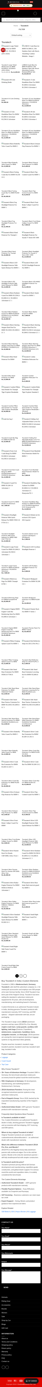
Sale (3, 1316)
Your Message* (7, 1270)
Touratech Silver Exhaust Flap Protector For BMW (10, 811)
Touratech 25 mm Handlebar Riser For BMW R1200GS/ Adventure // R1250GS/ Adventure (11, 133)
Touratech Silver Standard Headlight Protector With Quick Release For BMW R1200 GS (10, 936)
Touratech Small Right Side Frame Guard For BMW (10, 966)
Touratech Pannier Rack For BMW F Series (31, 629)
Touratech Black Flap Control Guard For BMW (30, 192)
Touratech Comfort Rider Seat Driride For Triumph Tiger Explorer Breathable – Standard (31, 408)
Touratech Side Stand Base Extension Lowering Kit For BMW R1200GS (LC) (31, 690)
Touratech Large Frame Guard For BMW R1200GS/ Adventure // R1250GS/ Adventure (10, 568)
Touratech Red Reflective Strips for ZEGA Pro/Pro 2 (30, 661)
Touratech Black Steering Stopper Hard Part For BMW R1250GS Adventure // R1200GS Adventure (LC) (31, 346)
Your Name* (5, 1227)
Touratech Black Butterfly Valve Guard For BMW (10, 163)
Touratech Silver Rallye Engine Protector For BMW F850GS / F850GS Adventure (10, 904)
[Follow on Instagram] (7, 1367)
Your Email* (5, 1236)
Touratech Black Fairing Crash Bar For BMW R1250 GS (10, 192)
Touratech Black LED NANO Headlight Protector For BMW (31, 283)
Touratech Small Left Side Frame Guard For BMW (30, 934)
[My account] (35, 13)
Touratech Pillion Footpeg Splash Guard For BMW (10, 661)
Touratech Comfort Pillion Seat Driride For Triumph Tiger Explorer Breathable (10, 407)
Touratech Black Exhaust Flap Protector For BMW (30, 163)
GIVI (12, 1211)
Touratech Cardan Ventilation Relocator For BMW (30, 377)
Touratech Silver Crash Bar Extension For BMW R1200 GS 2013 (31, 752)
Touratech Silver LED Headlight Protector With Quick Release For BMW (30, 841)
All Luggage (31, 1211)
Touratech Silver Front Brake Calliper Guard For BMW (11, 840)
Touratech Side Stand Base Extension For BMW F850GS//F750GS (10, 690)
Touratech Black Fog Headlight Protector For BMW (9, 222)
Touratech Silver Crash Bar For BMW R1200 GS (30, 781)
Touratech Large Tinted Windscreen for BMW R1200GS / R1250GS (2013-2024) (9, 67)
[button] (3, 13)
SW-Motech (6, 1211)
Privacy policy (7, 1355)
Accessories (6, 1305)
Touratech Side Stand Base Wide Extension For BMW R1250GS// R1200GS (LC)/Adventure (31, 721)
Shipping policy (7, 1345)
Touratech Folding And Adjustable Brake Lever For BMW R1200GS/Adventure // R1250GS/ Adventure (31, 440)
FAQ (3, 1358)
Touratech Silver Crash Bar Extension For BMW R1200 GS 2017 (10, 782)
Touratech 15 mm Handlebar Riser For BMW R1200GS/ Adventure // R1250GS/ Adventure (31, 101)
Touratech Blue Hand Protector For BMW (8, 376)
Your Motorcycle (7, 1253)
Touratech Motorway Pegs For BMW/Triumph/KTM (10, 598)
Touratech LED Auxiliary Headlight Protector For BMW (29, 567)
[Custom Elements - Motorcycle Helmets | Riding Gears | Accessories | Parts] (21, 13)
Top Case (5, 1064)
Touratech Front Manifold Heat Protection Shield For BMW (30, 471)
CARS (29, 2)
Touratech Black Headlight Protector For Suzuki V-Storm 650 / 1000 (30, 253)
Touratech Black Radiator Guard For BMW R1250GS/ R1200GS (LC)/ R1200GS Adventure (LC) (10, 314)
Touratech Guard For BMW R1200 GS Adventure (10, 502)
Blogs (4, 1324)
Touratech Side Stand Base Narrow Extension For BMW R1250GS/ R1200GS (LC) (10, 720)
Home (16, 26)
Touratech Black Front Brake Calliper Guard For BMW (31, 222)
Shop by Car (6, 1320)
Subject (4, 1261)
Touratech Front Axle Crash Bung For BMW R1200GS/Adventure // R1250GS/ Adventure (10, 472)
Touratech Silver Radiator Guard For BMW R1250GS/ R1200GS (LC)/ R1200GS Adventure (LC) (31, 872)
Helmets (5, 1297)
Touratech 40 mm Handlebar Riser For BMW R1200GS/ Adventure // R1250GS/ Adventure (31, 133)
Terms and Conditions (9, 1342)
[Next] (25, 976)
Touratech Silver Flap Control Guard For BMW (30, 811)
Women (4, 1313)
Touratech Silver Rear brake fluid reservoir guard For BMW (31, 903)
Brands (4, 1309)
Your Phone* (6, 1244)
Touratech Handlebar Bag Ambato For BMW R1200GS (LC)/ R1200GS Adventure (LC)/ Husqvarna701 (31, 504)
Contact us (5, 1361)
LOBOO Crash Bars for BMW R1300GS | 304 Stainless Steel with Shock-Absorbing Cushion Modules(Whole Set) (30, 68)
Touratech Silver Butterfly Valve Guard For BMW (10, 751)
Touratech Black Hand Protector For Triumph (9, 252)
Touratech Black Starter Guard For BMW (29, 312)
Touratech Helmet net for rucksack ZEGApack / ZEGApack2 (30, 535)
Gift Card (5, 1328)
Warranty (5, 1351)
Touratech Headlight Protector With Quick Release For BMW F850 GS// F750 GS (9, 536)
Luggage (5, 1057)
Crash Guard (6, 1061)
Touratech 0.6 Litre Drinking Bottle (10, 99)
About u (4, 1338)
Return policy (6, 1348)
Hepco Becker (21, 1211)
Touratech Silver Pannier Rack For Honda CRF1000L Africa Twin (10, 871)
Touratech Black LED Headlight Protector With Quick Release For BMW (9, 283)
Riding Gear (6, 1301)
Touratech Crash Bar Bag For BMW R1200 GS (10, 438)
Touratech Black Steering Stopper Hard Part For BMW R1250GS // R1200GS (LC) (11, 345)
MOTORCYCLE (14, 2)
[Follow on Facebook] (3, 1367)
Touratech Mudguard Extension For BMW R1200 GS (31, 599)
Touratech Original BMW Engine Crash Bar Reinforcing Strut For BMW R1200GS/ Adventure (10, 630)
